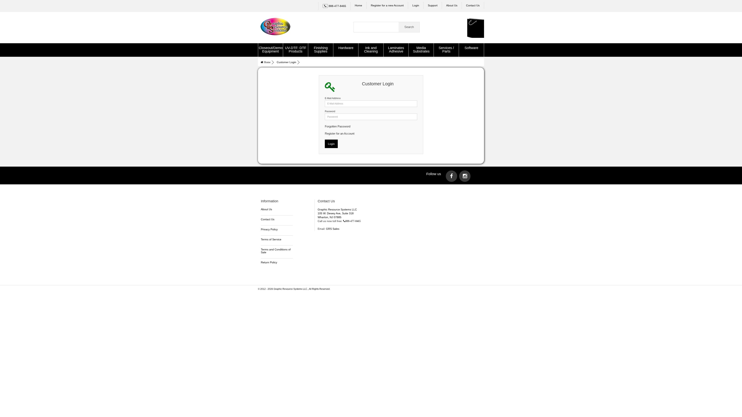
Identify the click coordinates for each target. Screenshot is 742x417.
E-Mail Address (333, 98)
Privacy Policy (269, 229)
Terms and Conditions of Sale (276, 251)
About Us (266, 209)
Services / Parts (446, 49)
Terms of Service (271, 239)
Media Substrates (421, 49)
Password (330, 111)
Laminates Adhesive (396, 49)
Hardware (345, 48)
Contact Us (267, 219)
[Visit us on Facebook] (451, 176)
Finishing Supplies (321, 49)
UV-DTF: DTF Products (295, 49)
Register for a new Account (387, 5)
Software (471, 48)
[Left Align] (325, 6)
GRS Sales (332, 228)
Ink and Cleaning (371, 49)
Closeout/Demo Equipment (271, 49)
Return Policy (269, 262)
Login (415, 5)
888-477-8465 (353, 221)
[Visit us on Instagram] (465, 176)
